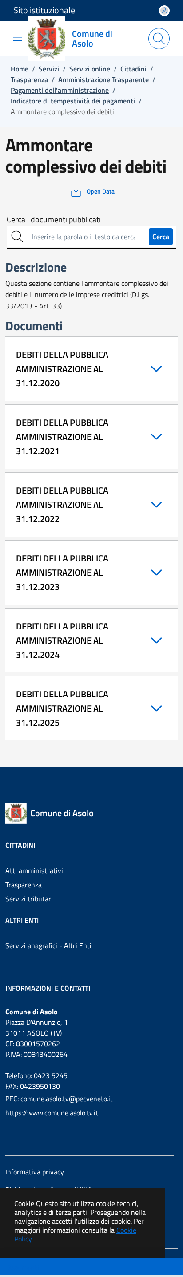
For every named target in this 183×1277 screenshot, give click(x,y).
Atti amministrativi (34, 870)
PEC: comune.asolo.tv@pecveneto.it (59, 1098)
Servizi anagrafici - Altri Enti (48, 945)
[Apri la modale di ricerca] (159, 38)
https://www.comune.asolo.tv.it (51, 1112)
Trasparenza (23, 884)
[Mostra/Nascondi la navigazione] (17, 37)
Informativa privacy (34, 1171)
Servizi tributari (29, 899)
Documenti (22, 1267)
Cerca (160, 236)
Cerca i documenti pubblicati (54, 219)
